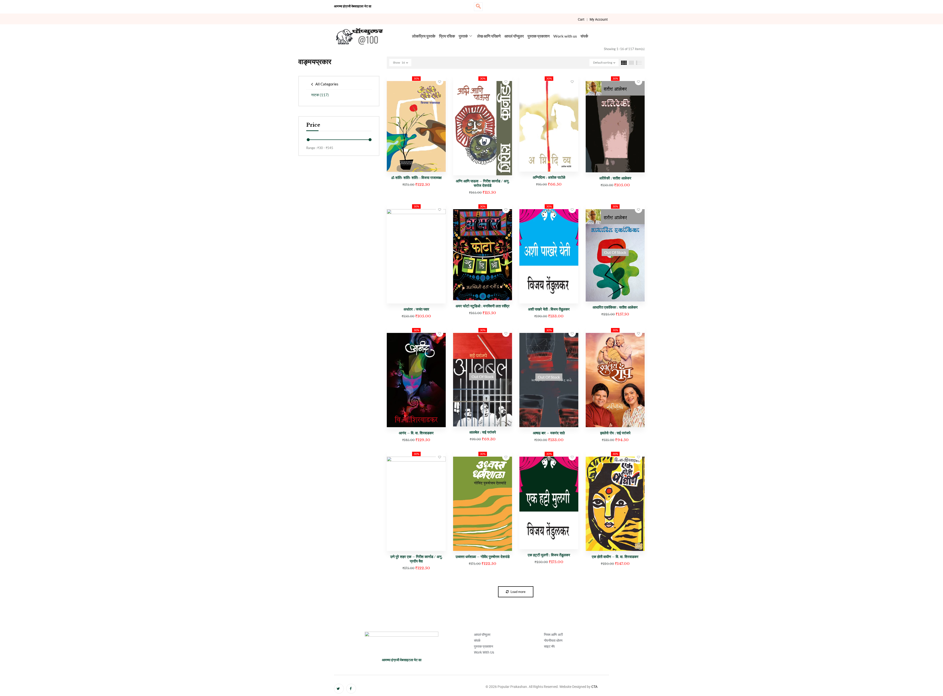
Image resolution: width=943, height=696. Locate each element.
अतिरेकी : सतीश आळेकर (615, 178)
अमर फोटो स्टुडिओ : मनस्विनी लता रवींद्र (483, 306)
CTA (594, 687)
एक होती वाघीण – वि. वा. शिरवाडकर (615, 556)
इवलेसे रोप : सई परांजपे (615, 433)
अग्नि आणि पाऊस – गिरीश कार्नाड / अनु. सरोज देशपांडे (483, 183)
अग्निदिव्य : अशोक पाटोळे (549, 177)
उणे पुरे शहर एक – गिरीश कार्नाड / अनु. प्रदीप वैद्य (416, 558)
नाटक (320, 95)
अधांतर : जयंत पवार (416, 309)
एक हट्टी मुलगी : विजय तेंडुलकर (549, 555)
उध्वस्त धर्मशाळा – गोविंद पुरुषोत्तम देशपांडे (483, 556)
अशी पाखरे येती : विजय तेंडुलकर (549, 309)
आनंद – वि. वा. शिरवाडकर (416, 433)
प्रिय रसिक (447, 36)
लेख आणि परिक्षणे (489, 36)
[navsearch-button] (478, 6)
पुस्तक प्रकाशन (538, 36)
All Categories (326, 84)
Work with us (565, 36)
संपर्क (584, 36)
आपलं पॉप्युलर (514, 36)
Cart (581, 19)
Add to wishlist (439, 81)
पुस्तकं (463, 36)
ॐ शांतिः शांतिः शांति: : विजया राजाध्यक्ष (416, 177)
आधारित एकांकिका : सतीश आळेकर (615, 307)
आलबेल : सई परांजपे (482, 432)
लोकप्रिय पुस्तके (423, 36)
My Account (599, 19)
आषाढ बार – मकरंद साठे (549, 433)
